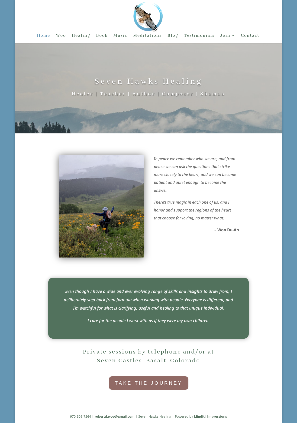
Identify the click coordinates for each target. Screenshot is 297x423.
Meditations (147, 36)
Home (43, 36)
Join (225, 36)
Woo (61, 36)
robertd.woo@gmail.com (115, 416)
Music (120, 36)
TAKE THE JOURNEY (148, 383)
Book (102, 36)
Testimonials (199, 36)
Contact (250, 36)
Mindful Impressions (210, 416)
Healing (81, 36)
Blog (173, 36)
